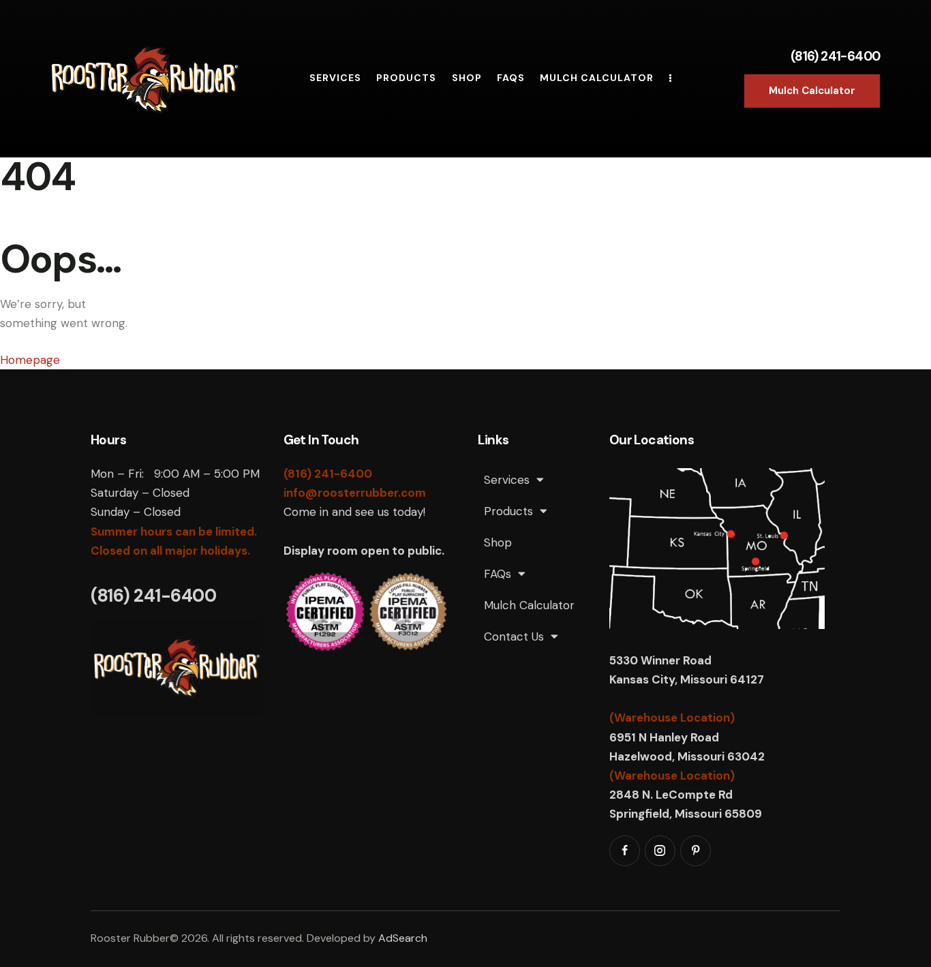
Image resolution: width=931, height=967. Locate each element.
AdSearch (402, 938)
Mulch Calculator (529, 605)
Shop (498, 542)
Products (508, 511)
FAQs (497, 573)
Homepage (30, 359)
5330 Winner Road (661, 660)
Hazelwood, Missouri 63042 (687, 756)
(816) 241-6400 (836, 56)
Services (507, 479)
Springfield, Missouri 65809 (685, 813)
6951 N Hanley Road (664, 737)
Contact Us (514, 636)
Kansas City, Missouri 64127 (686, 679)
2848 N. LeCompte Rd (671, 794)
